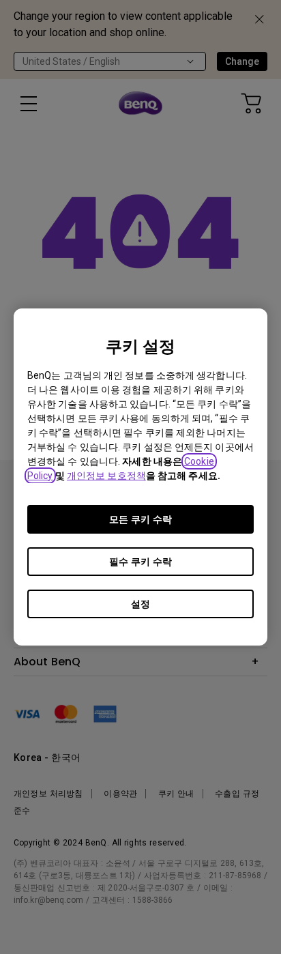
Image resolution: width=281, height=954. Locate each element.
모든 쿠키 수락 (140, 519)
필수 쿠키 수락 (140, 561)
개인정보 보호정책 (106, 475)
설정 (140, 604)
